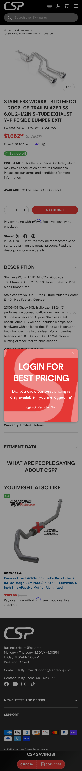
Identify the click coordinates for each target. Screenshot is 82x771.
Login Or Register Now (41, 407)
